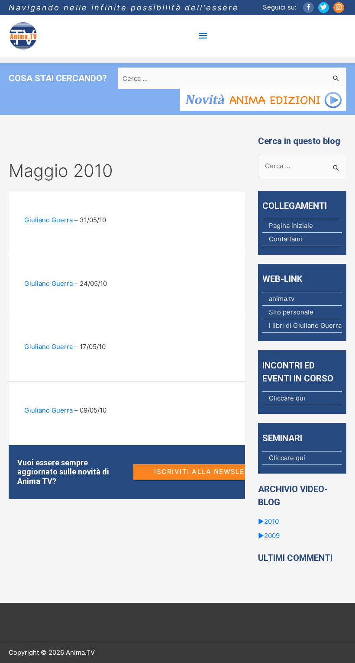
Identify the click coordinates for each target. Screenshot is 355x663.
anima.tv (281, 299)
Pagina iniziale (291, 225)
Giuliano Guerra (48, 220)
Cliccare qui (287, 398)
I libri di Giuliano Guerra (305, 325)
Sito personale (291, 312)
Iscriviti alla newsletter (209, 472)
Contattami (285, 239)
